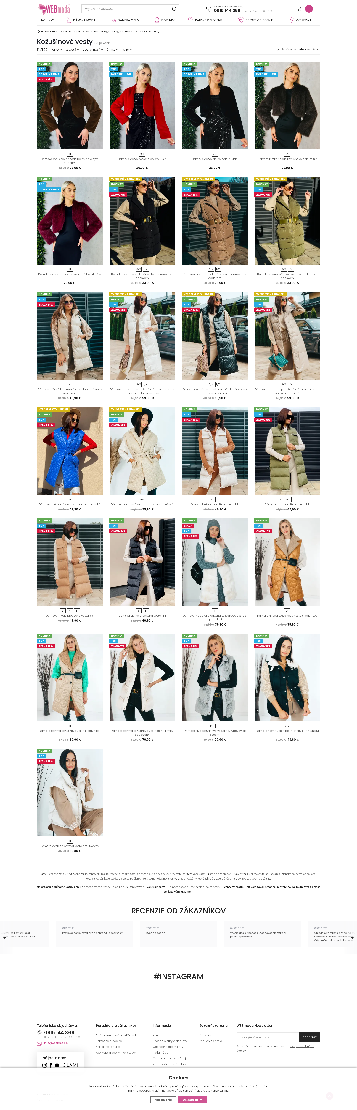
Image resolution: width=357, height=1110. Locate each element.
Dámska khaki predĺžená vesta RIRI (287, 504)
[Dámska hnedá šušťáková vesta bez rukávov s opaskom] (215, 221)
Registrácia (206, 1035)
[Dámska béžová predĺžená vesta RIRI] (215, 451)
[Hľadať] (174, 9)
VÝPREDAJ (303, 20)
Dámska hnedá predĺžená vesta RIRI (70, 616)
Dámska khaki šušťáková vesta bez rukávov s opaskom (287, 276)
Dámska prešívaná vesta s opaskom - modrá (70, 504)
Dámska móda (84, 20)
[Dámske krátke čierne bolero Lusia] (215, 105)
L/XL (146, 269)
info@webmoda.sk (56, 1043)
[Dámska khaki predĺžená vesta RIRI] (287, 451)
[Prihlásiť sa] (299, 9)
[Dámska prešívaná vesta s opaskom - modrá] (70, 451)
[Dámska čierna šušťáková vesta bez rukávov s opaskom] (142, 221)
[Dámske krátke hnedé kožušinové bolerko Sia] (287, 105)
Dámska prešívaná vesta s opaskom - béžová (142, 504)
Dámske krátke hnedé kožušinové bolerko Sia (287, 159)
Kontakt (158, 1035)
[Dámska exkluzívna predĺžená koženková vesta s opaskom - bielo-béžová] (142, 336)
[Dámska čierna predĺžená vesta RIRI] (142, 562)
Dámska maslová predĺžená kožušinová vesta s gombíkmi (215, 617)
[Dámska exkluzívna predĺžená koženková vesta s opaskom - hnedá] (287, 336)
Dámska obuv (128, 20)
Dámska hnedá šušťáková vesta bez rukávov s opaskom (215, 276)
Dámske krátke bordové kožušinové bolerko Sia (69, 274)
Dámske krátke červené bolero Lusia (142, 159)
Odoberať (309, 1037)
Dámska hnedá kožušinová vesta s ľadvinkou (287, 616)
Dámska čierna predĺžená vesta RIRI (142, 616)
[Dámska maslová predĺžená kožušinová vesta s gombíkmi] (215, 562)
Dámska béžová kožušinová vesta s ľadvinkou (69, 731)
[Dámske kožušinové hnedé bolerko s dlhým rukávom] (70, 105)
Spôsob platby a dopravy (170, 1041)
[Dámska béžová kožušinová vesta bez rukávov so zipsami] (142, 677)
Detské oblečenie (259, 20)
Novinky (47, 20)
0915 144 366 (227, 11)
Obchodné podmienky (168, 1047)
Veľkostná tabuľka (108, 1047)
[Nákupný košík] (309, 9)
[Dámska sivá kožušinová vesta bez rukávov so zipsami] (215, 677)
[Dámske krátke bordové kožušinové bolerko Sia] (70, 221)
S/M (138, 269)
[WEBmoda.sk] (44, 1065)
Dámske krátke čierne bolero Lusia (215, 159)
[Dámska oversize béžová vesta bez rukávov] (70, 792)
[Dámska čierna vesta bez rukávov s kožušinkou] (287, 677)
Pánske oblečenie (209, 20)
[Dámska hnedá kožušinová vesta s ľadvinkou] (287, 562)
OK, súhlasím (192, 1100)
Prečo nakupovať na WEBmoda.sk (118, 1035)
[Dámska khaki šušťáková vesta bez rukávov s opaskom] (287, 221)
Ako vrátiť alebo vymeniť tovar (116, 1052)
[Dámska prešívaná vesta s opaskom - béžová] (142, 451)
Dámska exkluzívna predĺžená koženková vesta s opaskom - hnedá (287, 391)
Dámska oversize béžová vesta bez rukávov (69, 846)
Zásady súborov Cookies (169, 1064)
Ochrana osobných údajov (171, 1058)
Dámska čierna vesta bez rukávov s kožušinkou (287, 731)
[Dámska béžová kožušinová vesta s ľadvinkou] (70, 677)
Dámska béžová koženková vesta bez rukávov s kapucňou (70, 391)
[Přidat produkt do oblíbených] (98, 145)
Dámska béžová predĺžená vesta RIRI (214, 504)
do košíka (68, 145)
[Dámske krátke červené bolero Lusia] (142, 105)
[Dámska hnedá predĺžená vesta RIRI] (70, 562)
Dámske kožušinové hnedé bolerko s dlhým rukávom (70, 161)
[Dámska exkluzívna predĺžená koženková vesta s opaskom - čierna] (215, 336)
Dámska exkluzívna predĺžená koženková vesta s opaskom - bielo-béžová (142, 391)
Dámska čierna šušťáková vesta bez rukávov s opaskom (142, 276)
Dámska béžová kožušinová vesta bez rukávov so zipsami (142, 733)
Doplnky (168, 20)
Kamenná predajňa (109, 1041)
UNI (69, 154)
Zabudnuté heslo (210, 1041)
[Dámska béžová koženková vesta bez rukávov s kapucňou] (70, 336)
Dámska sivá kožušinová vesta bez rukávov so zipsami (215, 733)
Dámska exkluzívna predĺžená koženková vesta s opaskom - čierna (214, 391)
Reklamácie (160, 1052)
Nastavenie (163, 1100)
